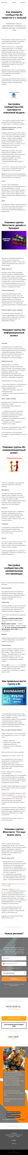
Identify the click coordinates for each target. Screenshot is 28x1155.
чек (16, 665)
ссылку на (12, 665)
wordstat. (4, 163)
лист (19, 665)
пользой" (8, 797)
